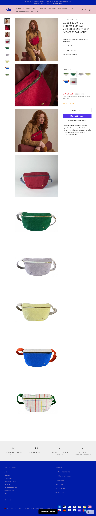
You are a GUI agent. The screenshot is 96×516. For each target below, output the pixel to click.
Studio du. (20, 8)
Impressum (7, 475)
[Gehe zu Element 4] (7, 41)
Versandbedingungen (10, 487)
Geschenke (52, 8)
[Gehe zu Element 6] (7, 54)
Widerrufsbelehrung (10, 481)
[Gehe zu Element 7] (7, 61)
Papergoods (62, 8)
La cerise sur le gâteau (72, 19)
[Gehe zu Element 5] (7, 48)
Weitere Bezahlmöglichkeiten (77, 120)
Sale (36, 11)
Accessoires (41, 8)
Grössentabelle (9, 490)
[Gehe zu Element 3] (7, 34)
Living (71, 8)
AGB (5, 472)
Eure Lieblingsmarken (24, 11)
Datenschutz (8, 478)
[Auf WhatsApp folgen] (10, 500)
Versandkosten (73, 96)
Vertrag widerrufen (48, 512)
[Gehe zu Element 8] (7, 68)
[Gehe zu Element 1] (7, 21)
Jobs (5, 493)
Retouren (7, 484)
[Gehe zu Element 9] (7, 75)
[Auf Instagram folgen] (5, 500)
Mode (28, 8)
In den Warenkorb (77, 110)
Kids (33, 8)
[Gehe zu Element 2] (7, 27)
